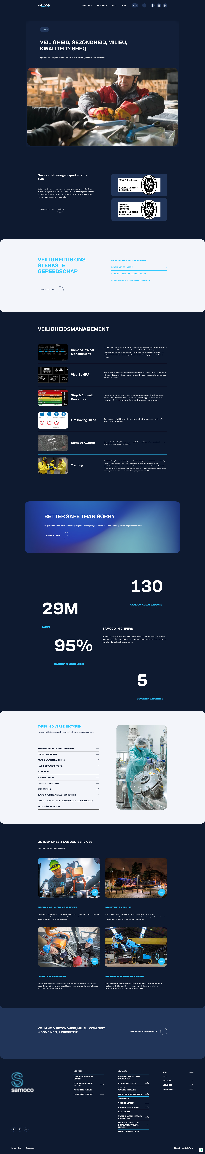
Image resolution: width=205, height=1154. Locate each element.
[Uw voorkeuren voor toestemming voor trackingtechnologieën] (201, 1150)
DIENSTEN (86, 5)
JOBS (114, 5)
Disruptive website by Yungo (184, 1148)
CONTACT (123, 5)
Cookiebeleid (30, 1148)
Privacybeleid (16, 1148)
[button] (87, 5)
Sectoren (101, 5)
